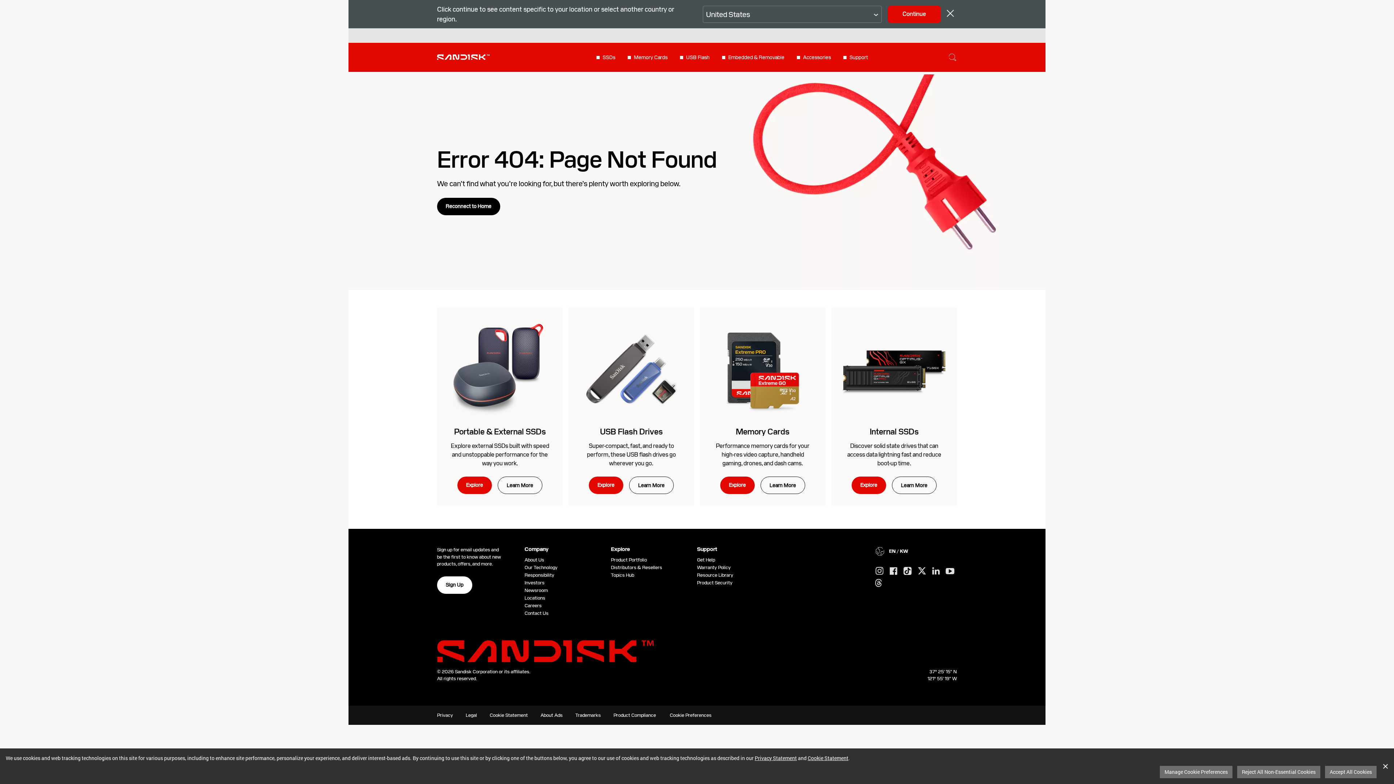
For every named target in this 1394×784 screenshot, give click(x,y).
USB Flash (698, 57)
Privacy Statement (776, 758)
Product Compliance (635, 715)
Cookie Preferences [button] (691, 715)
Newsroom (536, 590)
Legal (471, 715)
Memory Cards (651, 57)
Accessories (817, 57)
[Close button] (950, 14)
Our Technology (541, 567)
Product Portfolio (629, 560)
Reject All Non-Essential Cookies (1279, 771)
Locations (535, 598)
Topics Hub (622, 575)
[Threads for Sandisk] (878, 583)
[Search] (952, 57)
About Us (534, 560)
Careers (533, 606)
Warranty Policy (714, 567)
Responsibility (539, 575)
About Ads (552, 715)
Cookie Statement (828, 758)
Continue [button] (914, 14)
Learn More (520, 485)
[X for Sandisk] (922, 571)
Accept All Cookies (1351, 771)
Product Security (715, 583)
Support (858, 57)
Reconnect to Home (469, 206)
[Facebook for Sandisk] (893, 571)
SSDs (609, 57)
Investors (535, 583)
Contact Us (537, 613)
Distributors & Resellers (636, 567)
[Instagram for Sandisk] (879, 571)
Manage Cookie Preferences (1196, 771)
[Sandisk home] (463, 56)
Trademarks (588, 715)
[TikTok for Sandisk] (907, 571)
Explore (474, 485)
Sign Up (455, 584)
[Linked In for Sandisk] (936, 571)
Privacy (445, 715)
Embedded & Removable (756, 57)
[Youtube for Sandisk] (950, 571)
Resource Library (715, 575)
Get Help (706, 560)
